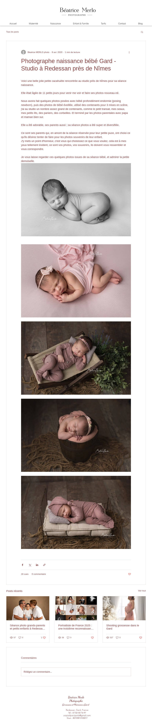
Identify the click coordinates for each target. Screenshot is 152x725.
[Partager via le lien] (44, 564)
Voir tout (142, 590)
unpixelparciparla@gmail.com (77, 715)
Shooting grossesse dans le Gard (122, 627)
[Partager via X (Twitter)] (29, 564)
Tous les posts (12, 32)
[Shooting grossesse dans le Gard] (124, 608)
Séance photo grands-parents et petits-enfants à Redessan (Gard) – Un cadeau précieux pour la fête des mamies (27, 627)
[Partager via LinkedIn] (37, 564)
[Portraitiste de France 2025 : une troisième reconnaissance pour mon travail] (76, 608)
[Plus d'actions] (129, 52)
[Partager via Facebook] (22, 564)
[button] (142, 32)
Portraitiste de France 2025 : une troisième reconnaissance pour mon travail (76, 627)
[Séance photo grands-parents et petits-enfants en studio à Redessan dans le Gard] (27, 608)
